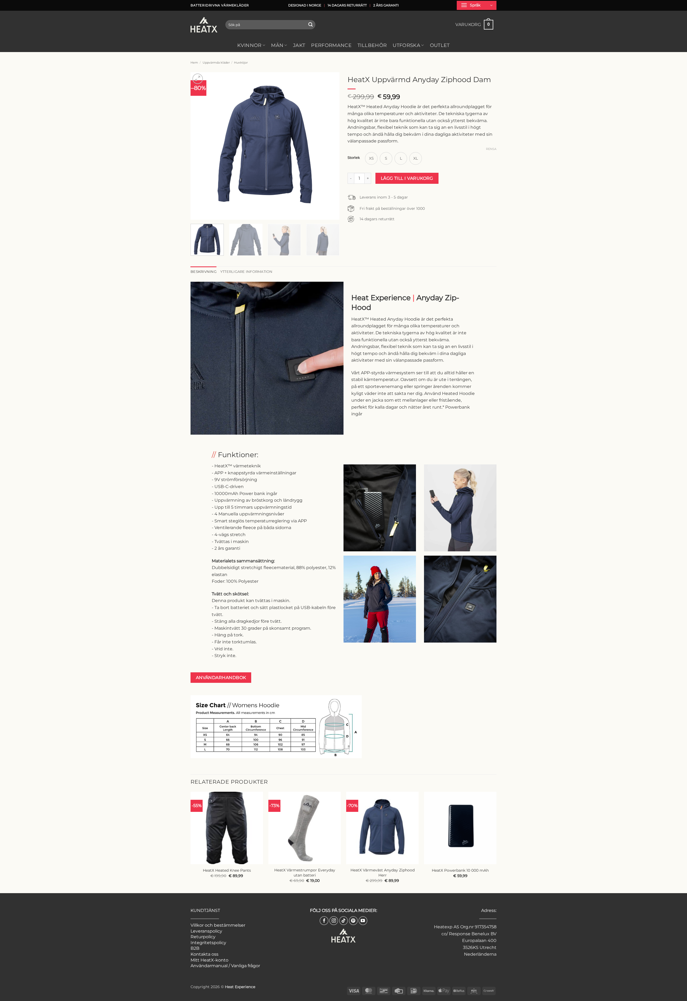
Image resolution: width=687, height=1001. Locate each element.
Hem (194, 62)
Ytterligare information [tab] (246, 272)
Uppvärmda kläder (216, 62)
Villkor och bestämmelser (218, 925)
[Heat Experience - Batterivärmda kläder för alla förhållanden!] (204, 25)
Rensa (491, 149)
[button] (476, 5)
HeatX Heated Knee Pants (227, 870)
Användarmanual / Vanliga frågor (225, 965)
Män (277, 45)
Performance (331, 45)
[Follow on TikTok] (343, 920)
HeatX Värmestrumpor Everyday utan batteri (304, 873)
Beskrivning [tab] (204, 272)
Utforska (406, 45)
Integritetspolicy (208, 942)
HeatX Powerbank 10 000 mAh (460, 870)
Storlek (354, 158)
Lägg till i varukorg (407, 178)
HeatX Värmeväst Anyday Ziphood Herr (382, 873)
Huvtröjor (241, 62)
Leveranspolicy (206, 931)
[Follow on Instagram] (333, 920)
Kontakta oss (204, 954)
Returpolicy (203, 936)
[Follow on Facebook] (324, 920)
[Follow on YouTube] (363, 920)
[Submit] (310, 24)
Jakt (299, 45)
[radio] (371, 158)
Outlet (440, 45)
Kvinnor (249, 45)
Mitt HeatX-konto (209, 960)
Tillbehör (372, 45)
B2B (195, 948)
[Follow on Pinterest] (353, 920)
